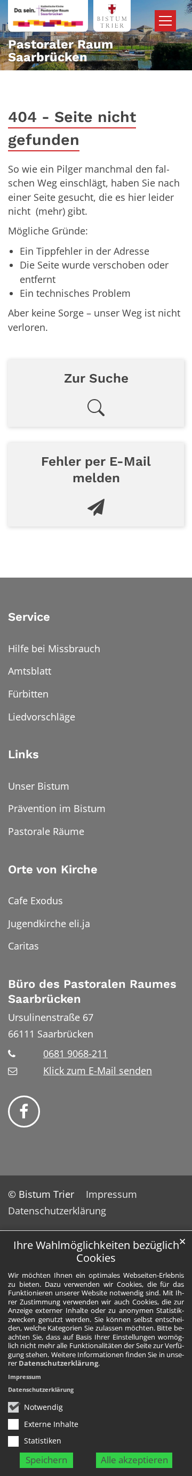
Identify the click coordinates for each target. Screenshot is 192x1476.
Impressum (24, 1377)
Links (23, 754)
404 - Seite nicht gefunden (72, 128)
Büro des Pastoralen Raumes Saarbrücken (92, 991)
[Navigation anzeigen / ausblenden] (165, 20)
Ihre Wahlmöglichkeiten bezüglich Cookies (96, 1252)
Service (29, 616)
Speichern (46, 1460)
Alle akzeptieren (134, 1460)
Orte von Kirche (53, 869)
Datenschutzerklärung (58, 1363)
